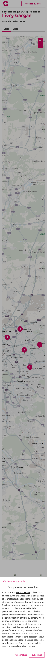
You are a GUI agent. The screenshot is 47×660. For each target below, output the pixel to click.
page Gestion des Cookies (14, 643)
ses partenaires (23, 592)
